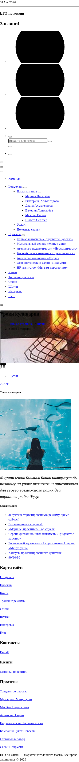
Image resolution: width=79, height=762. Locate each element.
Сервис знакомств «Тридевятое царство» (45, 239)
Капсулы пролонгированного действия (35, 553)
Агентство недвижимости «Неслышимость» (47, 248)
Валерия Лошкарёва (39, 210)
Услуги (21, 224)
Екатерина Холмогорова (42, 201)
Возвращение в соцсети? (25, 524)
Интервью (15, 291)
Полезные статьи (28, 229)
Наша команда (27, 191)
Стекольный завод (12, 739)
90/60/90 (14, 557)
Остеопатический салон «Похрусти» (42, 262)
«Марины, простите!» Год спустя (31, 529)
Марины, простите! (13, 671)
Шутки (13, 286)
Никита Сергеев (36, 220)
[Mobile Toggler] (25, 187)
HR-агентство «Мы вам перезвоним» (42, 267)
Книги (12, 272)
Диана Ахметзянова (39, 205)
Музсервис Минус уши (16, 699)
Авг (4, 384)
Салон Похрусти (11, 746)
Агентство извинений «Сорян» (38, 258)
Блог (11, 296)
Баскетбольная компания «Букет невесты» (46, 253)
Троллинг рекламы (21, 277)
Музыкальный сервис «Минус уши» (41, 243)
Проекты (14, 234)
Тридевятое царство (14, 691)
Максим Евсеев (35, 215)
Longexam (15, 186)
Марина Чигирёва (37, 196)
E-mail (4, 652)
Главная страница (20, 323)
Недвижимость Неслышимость (21, 723)
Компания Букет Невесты (17, 731)
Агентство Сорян (12, 715)
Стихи (12, 281)
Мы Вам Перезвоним (14, 707)
